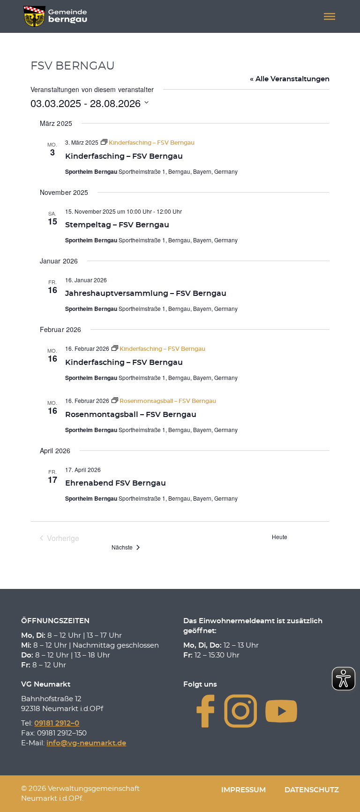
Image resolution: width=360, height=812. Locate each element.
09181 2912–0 (56, 723)
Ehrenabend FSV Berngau (115, 483)
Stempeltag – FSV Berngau (117, 225)
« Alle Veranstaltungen (290, 79)
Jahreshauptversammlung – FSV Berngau (145, 293)
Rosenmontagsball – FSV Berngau (130, 414)
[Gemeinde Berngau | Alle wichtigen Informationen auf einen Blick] (55, 16)
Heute (279, 537)
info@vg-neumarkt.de (86, 743)
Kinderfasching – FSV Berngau (124, 156)
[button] (329, 16)
